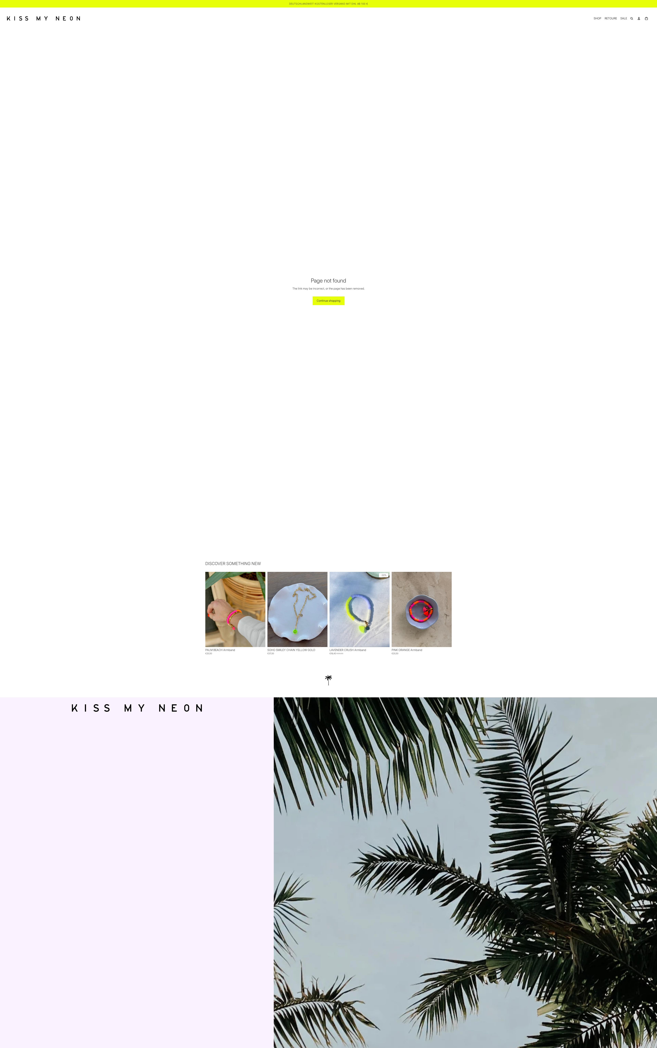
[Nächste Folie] (260, 609)
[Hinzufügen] (322, 642)
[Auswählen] (260, 642)
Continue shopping (328, 300)
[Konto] (639, 18)
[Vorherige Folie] (210, 609)
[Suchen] (631, 18)
